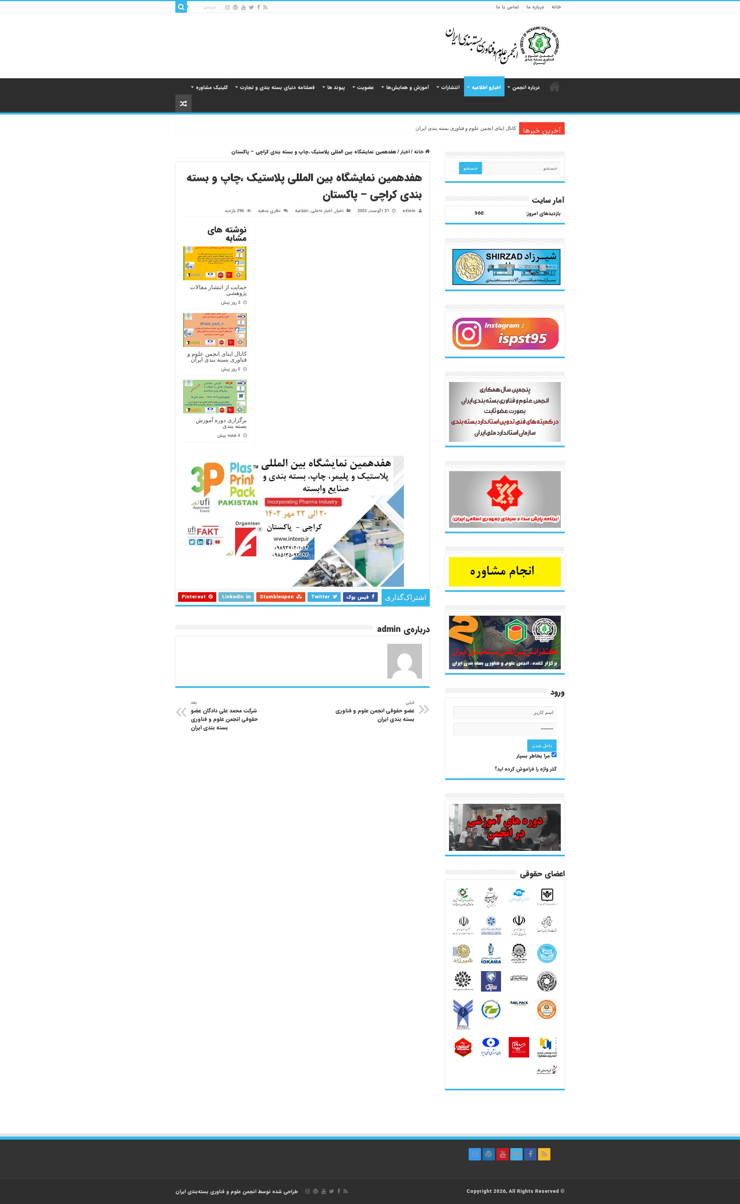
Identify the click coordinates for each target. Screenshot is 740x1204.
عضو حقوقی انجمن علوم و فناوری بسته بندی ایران (374, 711)
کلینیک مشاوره (212, 87)
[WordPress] (235, 7)
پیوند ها (336, 87)
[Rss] (265, 7)
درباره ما (535, 6)
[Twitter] (251, 7)
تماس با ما (507, 6)
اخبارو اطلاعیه (486, 87)
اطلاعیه (301, 210)
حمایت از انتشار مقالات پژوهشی (218, 290)
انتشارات (450, 87)
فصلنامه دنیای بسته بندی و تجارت (277, 87)
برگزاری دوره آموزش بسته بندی (221, 423)
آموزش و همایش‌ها (407, 87)
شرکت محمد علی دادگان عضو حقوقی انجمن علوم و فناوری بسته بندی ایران (224, 715)
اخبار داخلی (321, 210)
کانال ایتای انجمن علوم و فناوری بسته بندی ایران (465, 128)
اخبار (405, 152)
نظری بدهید (269, 210)
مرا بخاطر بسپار (534, 756)
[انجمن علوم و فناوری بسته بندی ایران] (482, 45)
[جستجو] (181, 7)
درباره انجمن (526, 87)
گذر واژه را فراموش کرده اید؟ (525, 769)
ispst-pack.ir (555, 86)
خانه (556, 6)
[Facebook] (258, 7)
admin (408, 210)
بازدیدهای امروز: (543, 213)
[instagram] (227, 7)
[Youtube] (243, 7)
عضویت (365, 87)
